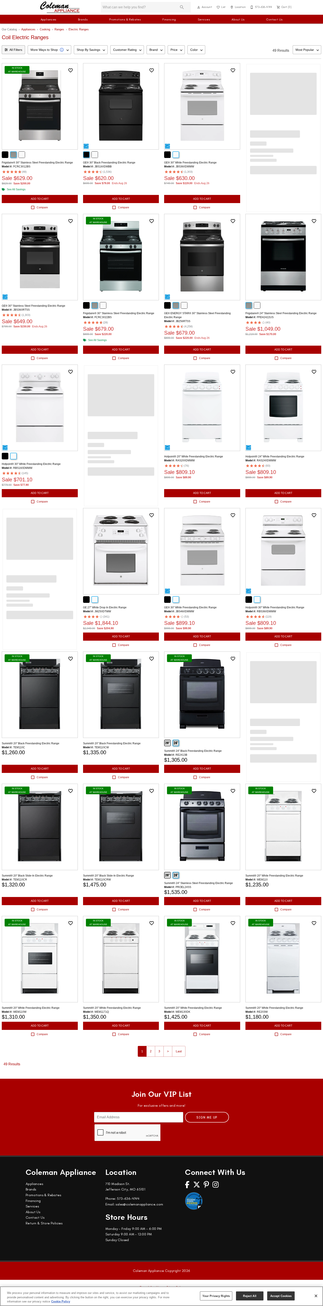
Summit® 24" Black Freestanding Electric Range (193, 750)
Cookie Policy (60, 1301)
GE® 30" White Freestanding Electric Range (190, 162)
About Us (238, 19)
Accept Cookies (281, 1295)
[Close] (316, 1296)
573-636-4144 (128, 1198)
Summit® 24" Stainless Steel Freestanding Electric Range (198, 883)
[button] (198, 7)
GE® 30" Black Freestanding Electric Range (109, 162)
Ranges (59, 29)
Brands (82, 19)
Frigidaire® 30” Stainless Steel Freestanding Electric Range (118, 313)
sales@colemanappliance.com (139, 1204)
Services (204, 19)
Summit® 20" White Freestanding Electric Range (274, 875)
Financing (169, 19)
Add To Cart (40, 198)
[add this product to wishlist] (70, 70)
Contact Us (274, 19)
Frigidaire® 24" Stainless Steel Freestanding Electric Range (281, 313)
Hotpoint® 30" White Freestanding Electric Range (31, 464)
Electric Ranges (79, 29)
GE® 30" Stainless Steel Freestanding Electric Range (33, 305)
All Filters (15, 49)
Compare (42, 207)
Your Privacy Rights (216, 1295)
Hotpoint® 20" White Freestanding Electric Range (193, 456)
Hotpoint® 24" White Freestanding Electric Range (274, 456)
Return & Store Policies (44, 1223)
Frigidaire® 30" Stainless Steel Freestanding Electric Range (37, 162)
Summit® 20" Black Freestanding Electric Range (30, 743)
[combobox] (49, 49)
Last (179, 1051)
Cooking (45, 29)
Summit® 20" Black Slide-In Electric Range (27, 875)
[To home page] (60, 7)
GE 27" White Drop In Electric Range (105, 607)
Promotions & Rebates (125, 19)
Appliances (48, 19)
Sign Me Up (207, 1117)
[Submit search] (182, 7)
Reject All (249, 1295)
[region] (161, 1296)
